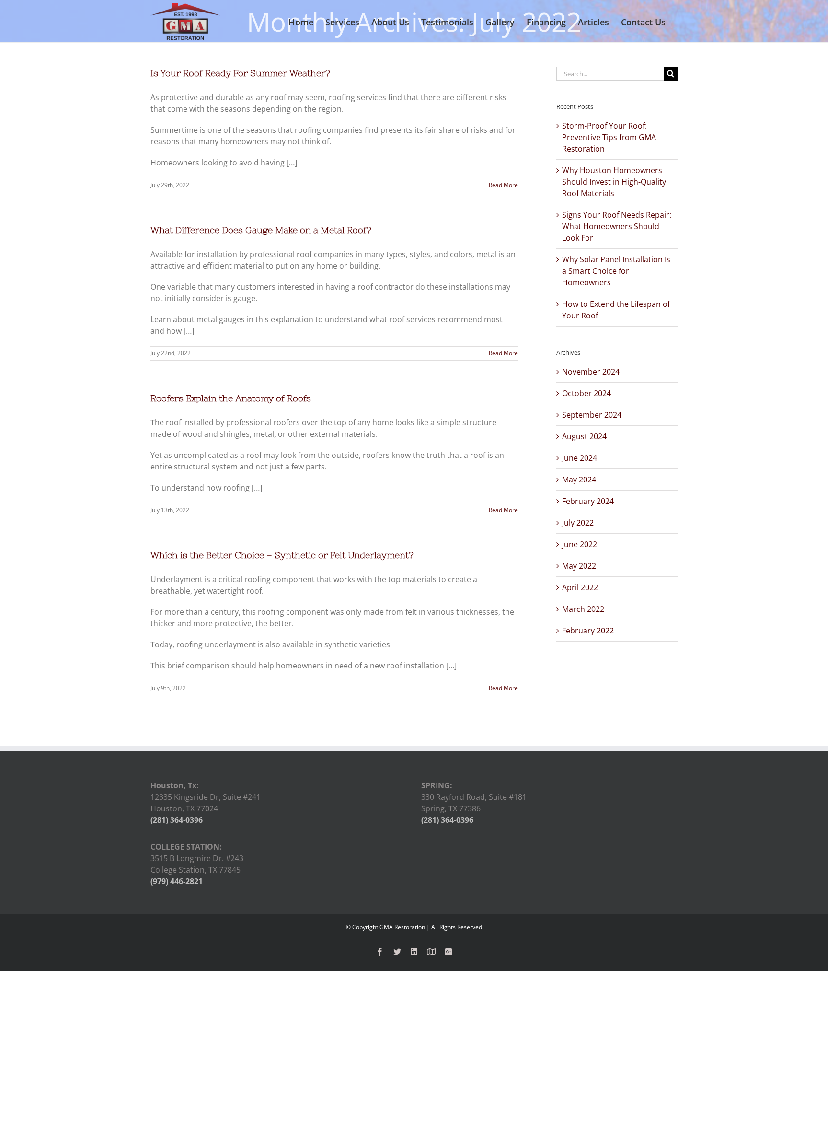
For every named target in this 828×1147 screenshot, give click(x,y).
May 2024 (579, 479)
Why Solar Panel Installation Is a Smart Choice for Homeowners (616, 271)
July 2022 (578, 522)
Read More (503, 185)
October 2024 (586, 393)
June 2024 (579, 458)
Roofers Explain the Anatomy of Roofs (230, 398)
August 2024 (584, 436)
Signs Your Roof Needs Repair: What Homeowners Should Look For (616, 226)
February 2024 (588, 501)
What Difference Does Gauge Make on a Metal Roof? (260, 230)
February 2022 (588, 630)
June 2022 (579, 544)
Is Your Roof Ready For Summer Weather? (240, 73)
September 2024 (591, 415)
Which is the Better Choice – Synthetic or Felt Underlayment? (282, 555)
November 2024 (591, 371)
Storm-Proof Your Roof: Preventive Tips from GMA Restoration (609, 137)
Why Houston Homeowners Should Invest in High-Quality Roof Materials (614, 182)
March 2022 (583, 609)
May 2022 (579, 566)
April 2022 (580, 587)
